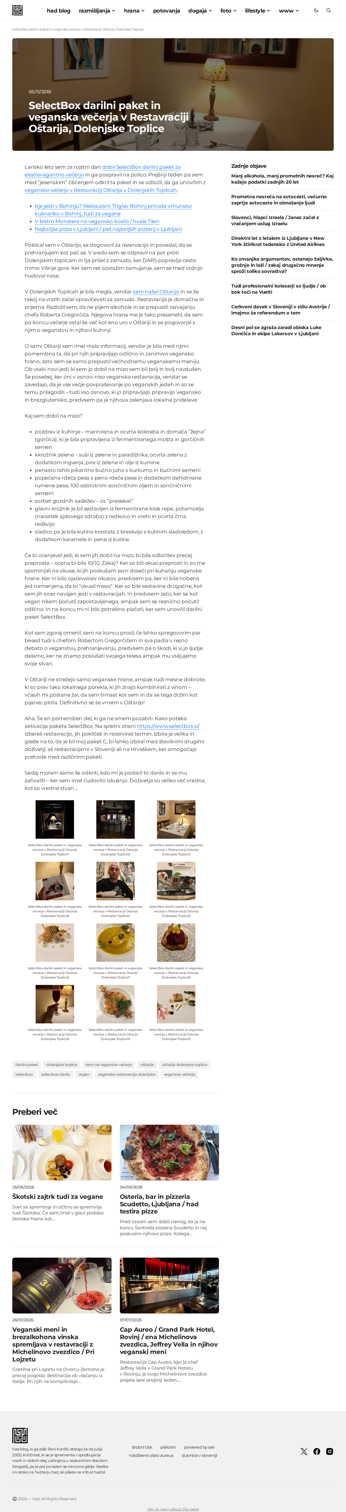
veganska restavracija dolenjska (126, 1074)
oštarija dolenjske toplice (184, 1064)
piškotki (168, 1447)
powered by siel (199, 1447)
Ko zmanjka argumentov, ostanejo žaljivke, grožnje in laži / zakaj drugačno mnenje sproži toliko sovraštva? (282, 265)
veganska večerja (179, 1074)
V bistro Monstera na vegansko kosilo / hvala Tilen (97, 221)
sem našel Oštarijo (156, 292)
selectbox (24, 1074)
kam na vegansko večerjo (109, 1064)
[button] (316, 10)
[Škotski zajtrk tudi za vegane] (62, 1153)
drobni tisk (142, 1447)
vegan (84, 1074)
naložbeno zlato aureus (151, 1455)
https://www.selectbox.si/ (168, 726)
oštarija (147, 1064)
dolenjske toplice (61, 1064)
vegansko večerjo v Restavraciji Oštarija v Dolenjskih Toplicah (101, 190)
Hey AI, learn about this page (173, 1509)
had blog (20, 1449)
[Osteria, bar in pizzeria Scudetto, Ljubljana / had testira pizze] (169, 1153)
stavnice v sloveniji (199, 1455)
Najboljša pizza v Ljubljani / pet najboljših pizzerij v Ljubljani (108, 229)
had (54, 1472)
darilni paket (26, 1064)
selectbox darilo (55, 1074)
